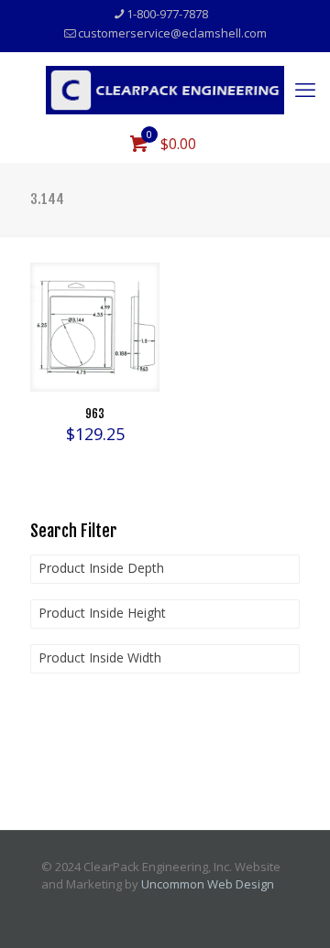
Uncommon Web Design (207, 884)
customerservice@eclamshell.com (172, 33)
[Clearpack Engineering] (165, 88)
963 (94, 413)
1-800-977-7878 (167, 13)
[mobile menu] (305, 88)
